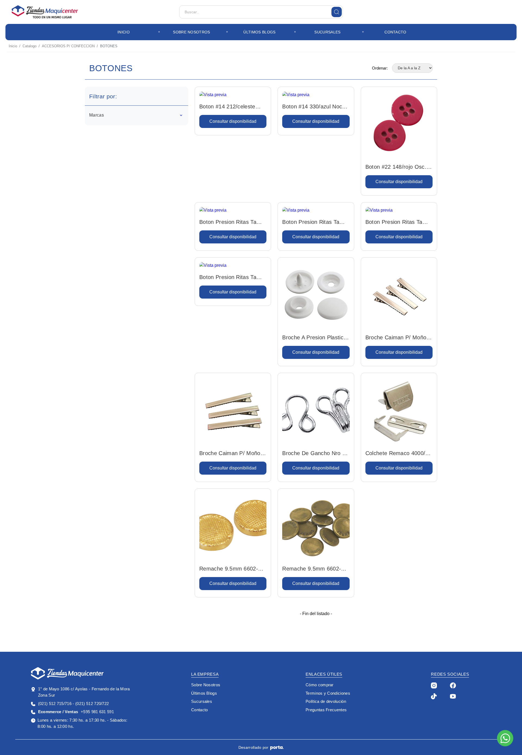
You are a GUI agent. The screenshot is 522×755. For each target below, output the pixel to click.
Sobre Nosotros (191, 32)
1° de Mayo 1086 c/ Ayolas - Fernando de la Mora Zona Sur (84, 692)
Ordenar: (380, 68)
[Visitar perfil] (434, 685)
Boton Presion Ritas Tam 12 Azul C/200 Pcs (230, 222)
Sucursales (327, 32)
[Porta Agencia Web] (277, 748)
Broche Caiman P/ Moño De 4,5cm (396, 338)
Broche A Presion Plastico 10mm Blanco (314, 338)
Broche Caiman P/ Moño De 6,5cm (229, 453)
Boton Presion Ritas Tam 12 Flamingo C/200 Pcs (396, 222)
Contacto (395, 32)
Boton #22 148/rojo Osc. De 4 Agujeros (395, 167)
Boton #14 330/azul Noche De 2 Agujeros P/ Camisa (315, 107)
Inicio (123, 32)
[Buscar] (336, 12)
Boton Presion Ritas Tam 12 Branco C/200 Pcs (313, 222)
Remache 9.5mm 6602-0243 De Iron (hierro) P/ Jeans (312, 569)
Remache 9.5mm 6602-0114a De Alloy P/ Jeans (229, 569)
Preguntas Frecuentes (326, 709)
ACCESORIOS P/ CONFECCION (68, 46)
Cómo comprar (320, 684)
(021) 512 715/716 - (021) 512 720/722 (73, 703)
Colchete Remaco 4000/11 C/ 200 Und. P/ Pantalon (398, 453)
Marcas (96, 115)
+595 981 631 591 (76, 711)
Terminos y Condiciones (328, 693)
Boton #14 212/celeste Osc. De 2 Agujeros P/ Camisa (227, 107)
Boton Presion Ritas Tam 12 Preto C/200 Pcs (230, 277)
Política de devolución (326, 701)
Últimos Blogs (259, 32)
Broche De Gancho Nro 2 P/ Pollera (313, 453)
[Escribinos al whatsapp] (505, 738)
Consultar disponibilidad (232, 121)
